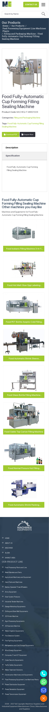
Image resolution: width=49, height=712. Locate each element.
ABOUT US (8, 543)
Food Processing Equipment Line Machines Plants (24, 29)
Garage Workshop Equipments (15, 606)
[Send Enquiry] (43, 690)
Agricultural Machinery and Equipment (18, 577)
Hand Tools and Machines (13, 582)
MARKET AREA (10, 558)
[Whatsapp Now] (43, 681)
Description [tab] (12, 147)
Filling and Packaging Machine (20, 33)
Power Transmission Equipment (15, 694)
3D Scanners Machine (12, 626)
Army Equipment (10, 592)
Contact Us (31, 5)
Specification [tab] (13, 155)
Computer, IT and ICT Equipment (16, 655)
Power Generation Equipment (14, 689)
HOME (7, 538)
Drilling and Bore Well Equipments (16, 611)
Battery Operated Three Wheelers (16, 587)
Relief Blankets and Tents (13, 572)
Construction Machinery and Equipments (19, 675)
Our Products (17, 26)
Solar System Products (12, 597)
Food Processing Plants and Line (16, 567)
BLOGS (7, 553)
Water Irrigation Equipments (14, 631)
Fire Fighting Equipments (13, 641)
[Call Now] (43, 673)
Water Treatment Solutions (14, 670)
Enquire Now (28, 134)
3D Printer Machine (11, 616)
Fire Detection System (12, 636)
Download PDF (11, 134)
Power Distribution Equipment (15, 684)
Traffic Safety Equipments (13, 665)
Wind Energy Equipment (13, 650)
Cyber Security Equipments (14, 660)
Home (5, 26)
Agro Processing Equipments (14, 621)
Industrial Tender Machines (14, 602)
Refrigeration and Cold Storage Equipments (19, 645)
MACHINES (9, 548)
